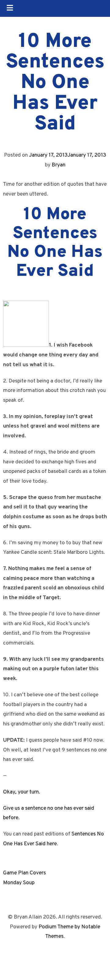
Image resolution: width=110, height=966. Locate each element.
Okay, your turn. (21, 792)
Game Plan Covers (24, 873)
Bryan (58, 165)
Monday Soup (19, 882)
